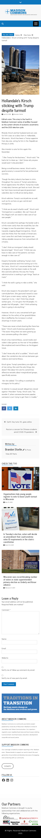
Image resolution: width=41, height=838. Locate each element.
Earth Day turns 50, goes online (19, 422)
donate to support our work (18, 752)
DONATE (7, 766)
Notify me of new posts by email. (14, 678)
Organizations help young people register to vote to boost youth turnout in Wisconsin (20, 496)
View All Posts (11, 454)
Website (5, 658)
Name (4, 639)
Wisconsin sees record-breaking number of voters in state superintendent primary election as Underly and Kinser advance (20, 580)
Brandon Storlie (13, 449)
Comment (6, 610)
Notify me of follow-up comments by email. (18, 670)
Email (4, 648)
